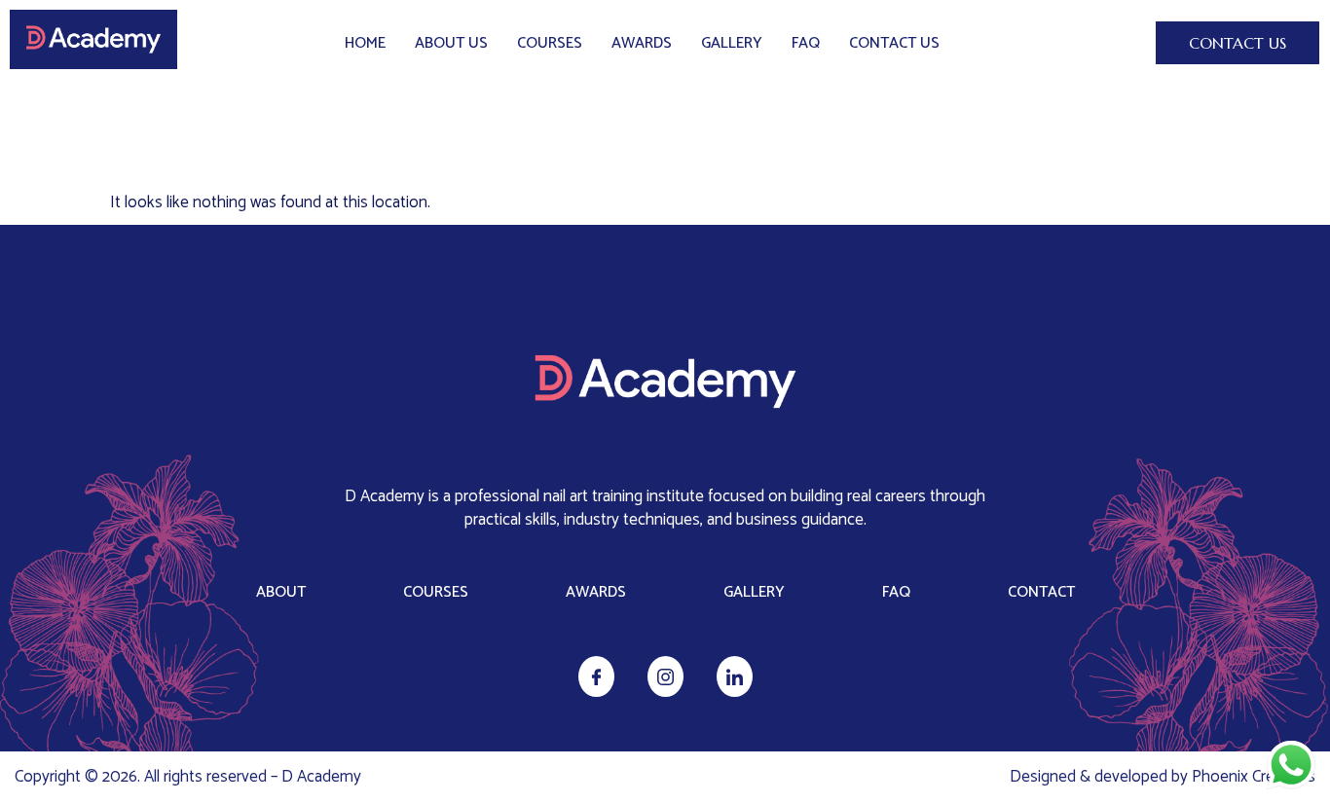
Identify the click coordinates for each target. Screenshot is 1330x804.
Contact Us (894, 43)
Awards (641, 43)
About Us (451, 43)
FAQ (806, 43)
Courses (549, 43)
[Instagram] (665, 676)
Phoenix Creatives (1253, 776)
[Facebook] (596, 676)
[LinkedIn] (735, 676)
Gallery (731, 43)
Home (365, 43)
